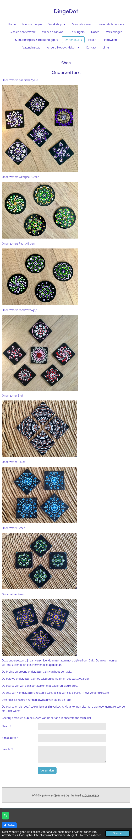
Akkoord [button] (118, 833)
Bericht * (7, 749)
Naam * (7, 726)
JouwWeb (90, 795)
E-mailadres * (10, 737)
